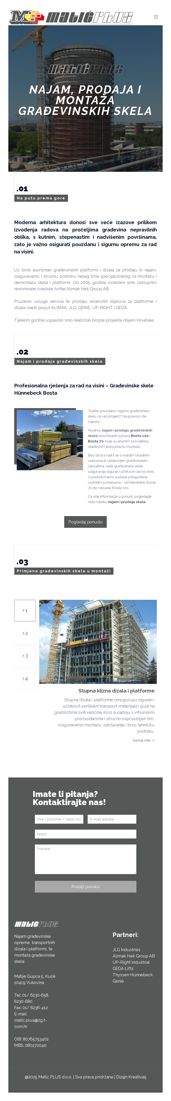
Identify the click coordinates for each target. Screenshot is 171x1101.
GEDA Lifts (123, 963)
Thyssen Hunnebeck (133, 970)
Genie (118, 976)
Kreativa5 (137, 1072)
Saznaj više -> (144, 736)
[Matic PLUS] (70, 16)
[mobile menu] (156, 16)
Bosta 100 (140, 436)
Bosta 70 (96, 441)
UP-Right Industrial (131, 957)
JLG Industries (126, 945)
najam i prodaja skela (127, 502)
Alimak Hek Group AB (134, 951)
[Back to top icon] (151, 1092)
